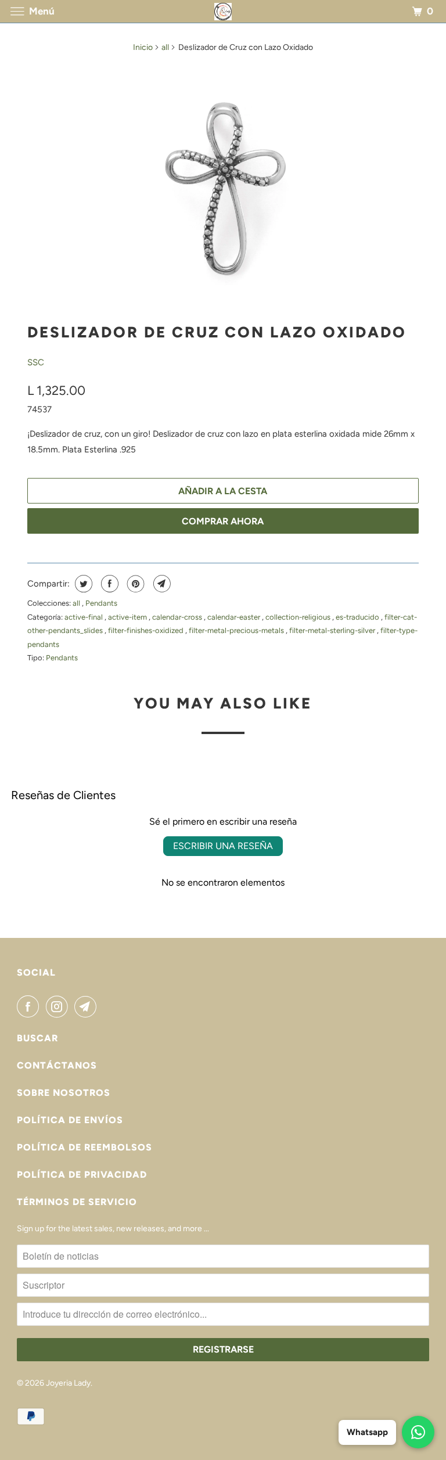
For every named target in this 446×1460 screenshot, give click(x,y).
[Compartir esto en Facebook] (108, 583)
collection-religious (298, 617)
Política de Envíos (70, 1119)
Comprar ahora (223, 521)
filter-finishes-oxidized (146, 630)
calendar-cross (178, 617)
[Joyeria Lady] (223, 11)
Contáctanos (57, 1065)
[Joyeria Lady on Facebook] (30, 1006)
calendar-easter (234, 617)
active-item (128, 617)
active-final (84, 617)
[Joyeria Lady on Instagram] (59, 1006)
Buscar (37, 1038)
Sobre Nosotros (63, 1092)
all (165, 47)
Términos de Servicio (77, 1201)
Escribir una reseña (223, 845)
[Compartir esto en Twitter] (82, 583)
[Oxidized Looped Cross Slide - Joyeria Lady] (222, 185)
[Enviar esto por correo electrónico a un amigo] (160, 583)
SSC (35, 362)
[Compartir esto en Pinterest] (134, 583)
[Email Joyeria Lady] (87, 1006)
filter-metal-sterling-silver (333, 630)
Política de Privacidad (82, 1174)
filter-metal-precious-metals (237, 630)
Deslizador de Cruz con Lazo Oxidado (217, 332)
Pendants (101, 603)
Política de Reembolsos (84, 1147)
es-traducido (358, 617)
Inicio (143, 47)
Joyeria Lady (68, 1383)
